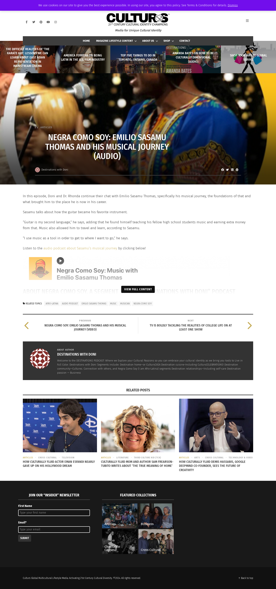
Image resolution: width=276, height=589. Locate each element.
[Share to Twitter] (227, 169)
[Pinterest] (41, 22)
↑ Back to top (245, 578)
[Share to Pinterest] (237, 169)
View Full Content (138, 289)
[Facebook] (26, 22)
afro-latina (52, 303)
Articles (46, 127)
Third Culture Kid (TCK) (147, 458)
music (113, 303)
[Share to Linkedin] (232, 169)
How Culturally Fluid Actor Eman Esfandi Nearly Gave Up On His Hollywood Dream (59, 464)
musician (125, 303)
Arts (197, 458)
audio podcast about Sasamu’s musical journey (80, 248)
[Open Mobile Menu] (249, 22)
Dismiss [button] (233, 5)
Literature (122, 458)
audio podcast (70, 303)
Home (86, 40)
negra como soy (143, 303)
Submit (24, 538)
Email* (22, 522)
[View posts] (36, 127)
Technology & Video (241, 458)
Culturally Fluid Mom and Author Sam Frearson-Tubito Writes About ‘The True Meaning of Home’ (137, 464)
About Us (148, 40)
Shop (166, 40)
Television (68, 458)
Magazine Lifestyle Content (114, 40)
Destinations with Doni (54, 169)
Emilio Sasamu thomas (94, 303)
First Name (25, 506)
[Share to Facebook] (222, 169)
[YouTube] (48, 22)
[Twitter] (33, 22)
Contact (184, 40)
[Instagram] (55, 22)
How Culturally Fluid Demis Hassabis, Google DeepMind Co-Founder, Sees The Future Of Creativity (212, 466)
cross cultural (47, 458)
